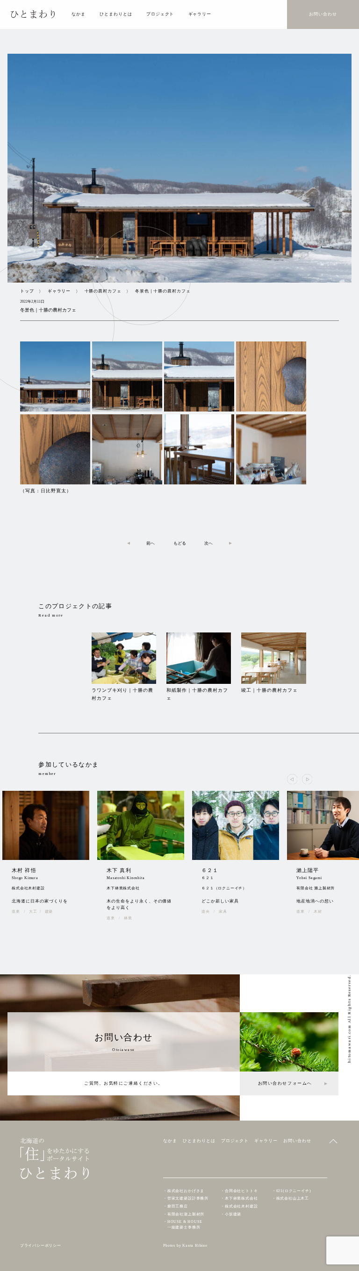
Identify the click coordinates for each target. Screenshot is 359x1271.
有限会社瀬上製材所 (185, 1214)
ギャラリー (200, 14)
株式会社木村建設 (241, 1206)
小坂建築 (233, 1214)
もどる (179, 543)
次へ (208, 543)
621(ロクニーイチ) (293, 1191)
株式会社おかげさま (185, 1191)
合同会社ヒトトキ (241, 1191)
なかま (79, 14)
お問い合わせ (323, 14)
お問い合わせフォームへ (285, 1083)
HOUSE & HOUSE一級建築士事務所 (184, 1224)
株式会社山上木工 (292, 1198)
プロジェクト (160, 14)
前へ (150, 543)
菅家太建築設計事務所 (187, 1198)
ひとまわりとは (116, 14)
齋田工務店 (177, 1206)
